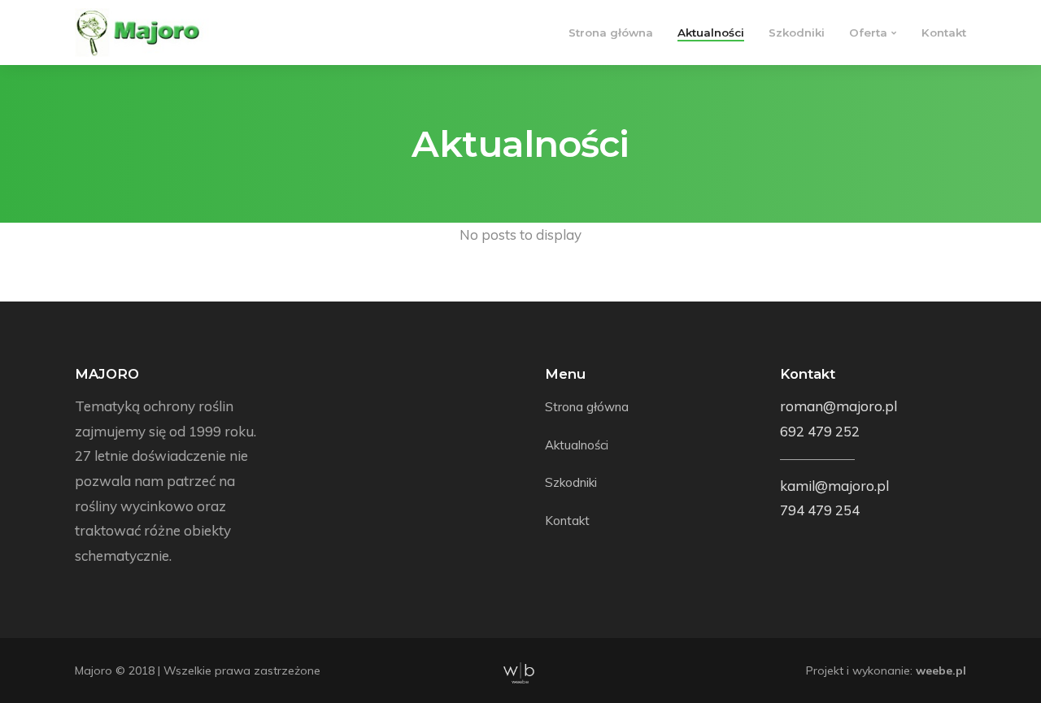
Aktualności (710, 32)
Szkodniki (797, 32)
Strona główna (610, 32)
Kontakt (943, 32)
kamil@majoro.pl (834, 485)
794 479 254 (820, 510)
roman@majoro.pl (838, 405)
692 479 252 (820, 431)
